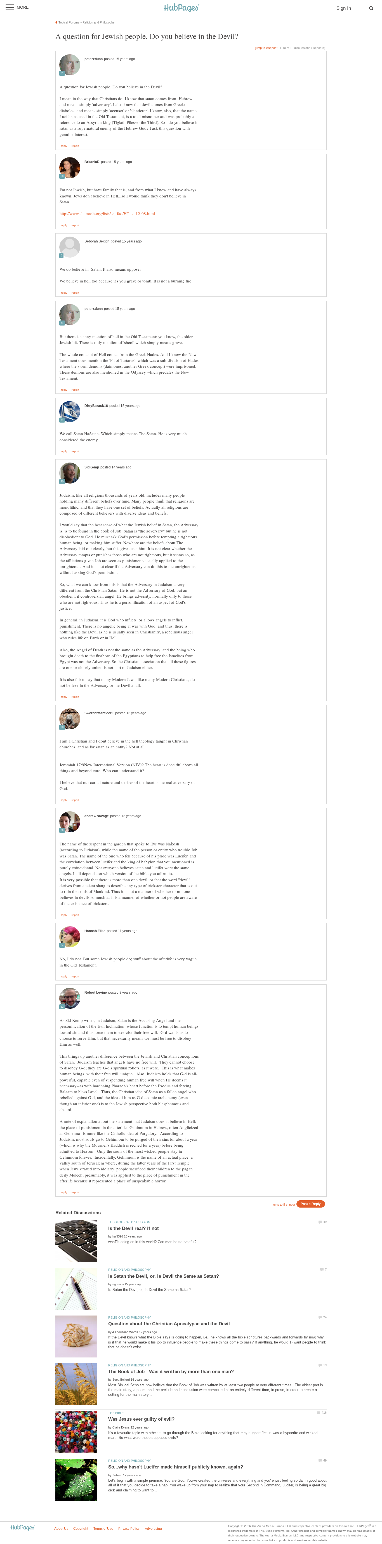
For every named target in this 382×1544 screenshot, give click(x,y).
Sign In (343, 8)
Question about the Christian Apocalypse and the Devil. (169, 1323)
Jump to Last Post (266, 47)
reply (64, 146)
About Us (61, 1529)
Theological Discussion (129, 1222)
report (75, 146)
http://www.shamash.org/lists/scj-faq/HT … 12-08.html (107, 213)
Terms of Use (103, 1529)
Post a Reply (311, 1204)
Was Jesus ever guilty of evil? (141, 1419)
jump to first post (284, 1204)
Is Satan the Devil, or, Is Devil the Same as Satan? (163, 1276)
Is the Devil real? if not (133, 1228)
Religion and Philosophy (129, 1269)
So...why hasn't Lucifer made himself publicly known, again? (175, 1467)
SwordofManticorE (99, 713)
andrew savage (96, 816)
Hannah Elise (94, 931)
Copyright (80, 1529)
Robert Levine (95, 992)
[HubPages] (181, 8)
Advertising (153, 1529)
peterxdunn (93, 59)
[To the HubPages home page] (23, 1527)
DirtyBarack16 (96, 406)
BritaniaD (92, 162)
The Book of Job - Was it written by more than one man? (171, 1371)
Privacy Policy (129, 1529)
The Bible (116, 1413)
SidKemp (91, 467)
